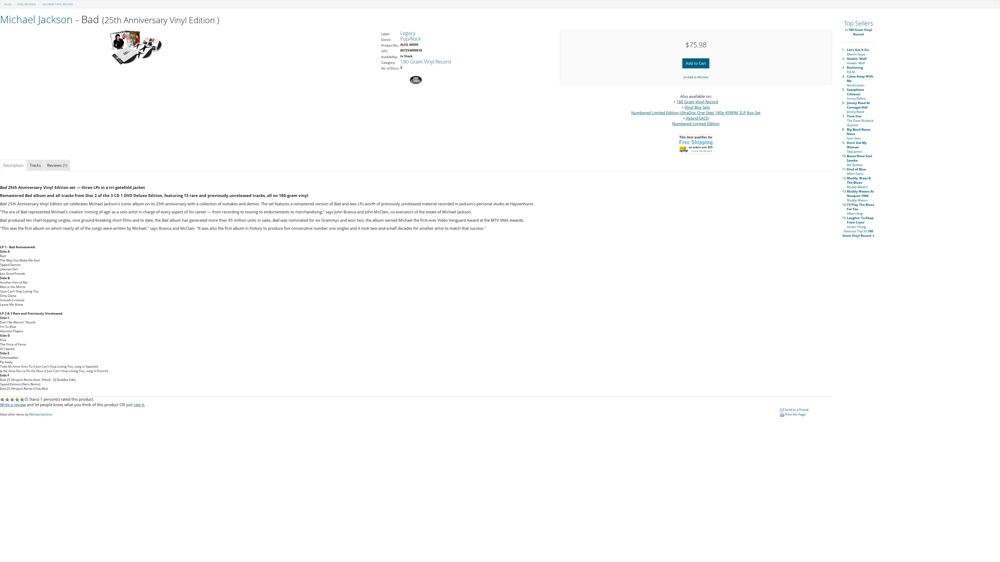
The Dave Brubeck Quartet (860, 120)
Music (8, 4)
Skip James (857, 147)
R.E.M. (855, 69)
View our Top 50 (857, 233)
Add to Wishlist (698, 77)
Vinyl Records (26, 4)
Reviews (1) (57, 165)
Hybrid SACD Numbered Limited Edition (696, 121)
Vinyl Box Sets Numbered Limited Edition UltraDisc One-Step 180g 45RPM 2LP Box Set (695, 110)
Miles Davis (856, 171)
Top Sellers (858, 23)
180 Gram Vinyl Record (57, 4)
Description (13, 165)
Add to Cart (696, 63)
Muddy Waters (859, 182)
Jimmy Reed (858, 107)
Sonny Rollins (856, 94)
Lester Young (860, 222)
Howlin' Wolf (857, 60)
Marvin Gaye (858, 52)
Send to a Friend (796, 409)
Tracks (35, 165)
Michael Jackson (36, 19)
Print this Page (795, 414)
